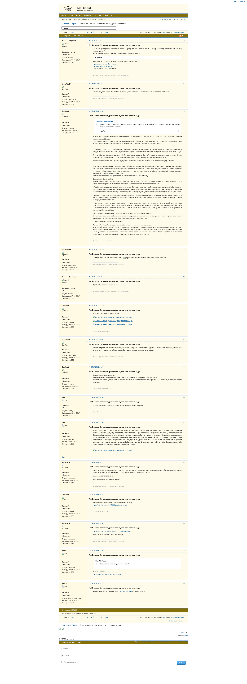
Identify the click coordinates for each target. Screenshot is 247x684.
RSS (184, 36)
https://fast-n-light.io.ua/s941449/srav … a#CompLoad (111, 531)
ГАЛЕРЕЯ (78, 15)
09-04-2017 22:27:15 (96, 277)
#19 (184, 249)
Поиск (95, 15)
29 (101, 32)
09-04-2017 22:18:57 (96, 111)
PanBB (182, 632)
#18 (184, 111)
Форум (63, 15)
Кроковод (84, 8)
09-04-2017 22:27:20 (96, 305)
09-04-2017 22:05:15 (96, 41)
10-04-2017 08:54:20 (96, 462)
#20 (184, 277)
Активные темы (165, 19)
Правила (87, 15)
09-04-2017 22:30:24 (96, 340)
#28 (184, 523)
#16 (184, 41)
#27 (184, 494)
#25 (184, 422)
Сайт (63, 457)
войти (165, 32)
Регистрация (104, 15)
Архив (70, 15)
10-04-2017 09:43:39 (96, 523)
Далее (107, 32)
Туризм (74, 24)
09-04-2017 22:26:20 (96, 249)
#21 (184, 305)
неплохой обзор (126, 591)
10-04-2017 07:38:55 (96, 397)
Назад (73, 32)
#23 (184, 367)
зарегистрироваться (177, 32)
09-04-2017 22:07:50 (96, 84)
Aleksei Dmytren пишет (104, 121)
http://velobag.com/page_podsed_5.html (107, 574)
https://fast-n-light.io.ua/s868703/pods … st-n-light (110, 505)
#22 (184, 340)
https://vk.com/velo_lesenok (102, 66)
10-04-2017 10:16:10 (96, 583)
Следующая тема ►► (177, 621)
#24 (184, 397)
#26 (184, 462)
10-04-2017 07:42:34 (96, 422)
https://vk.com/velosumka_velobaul (105, 64)
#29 (184, 550)
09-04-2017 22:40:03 (96, 367)
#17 (184, 84)
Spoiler (98, 57)
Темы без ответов (178, 19)
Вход (112, 15)
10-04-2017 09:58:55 (96, 550)
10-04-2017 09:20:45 (96, 494)
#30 (184, 583)
